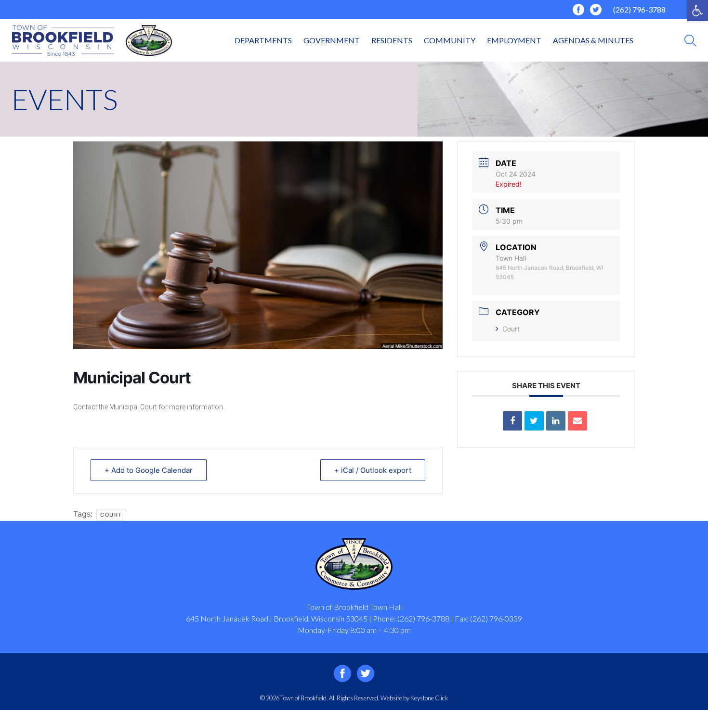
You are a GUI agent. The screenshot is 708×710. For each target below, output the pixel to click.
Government (331, 40)
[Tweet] (534, 421)
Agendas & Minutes (593, 40)
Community (449, 40)
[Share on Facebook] (512, 421)
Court (511, 329)
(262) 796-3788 (639, 9)
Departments (263, 40)
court (111, 514)
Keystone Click (429, 698)
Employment (514, 40)
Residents (391, 40)
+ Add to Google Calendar (149, 470)
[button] (697, 10)
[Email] (577, 421)
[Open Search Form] (690, 41)
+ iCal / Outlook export (372, 470)
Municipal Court (133, 407)
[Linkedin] (555, 421)
